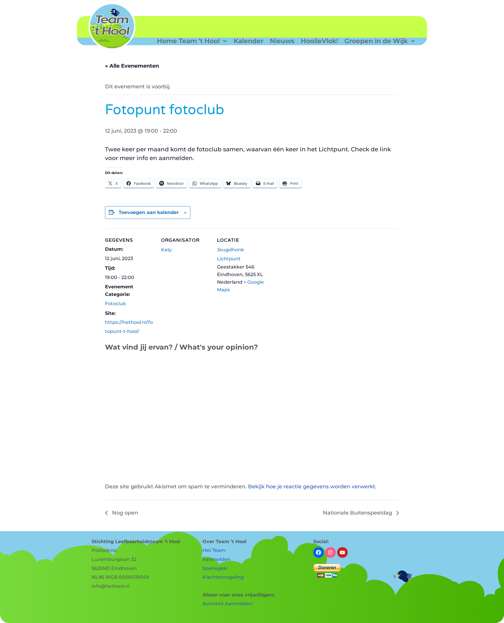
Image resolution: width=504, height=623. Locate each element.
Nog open (124, 513)
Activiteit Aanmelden (227, 603)
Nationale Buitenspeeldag (358, 513)
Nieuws (282, 41)
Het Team (213, 550)
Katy (166, 249)
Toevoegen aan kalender (149, 212)
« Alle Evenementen (132, 66)
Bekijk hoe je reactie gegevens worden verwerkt (311, 486)
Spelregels (214, 568)
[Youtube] (342, 552)
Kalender (248, 41)
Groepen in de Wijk (376, 41)
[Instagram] (330, 552)
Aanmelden (216, 559)
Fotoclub (115, 303)
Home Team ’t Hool (188, 41)
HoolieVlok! (319, 41)
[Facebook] (318, 552)
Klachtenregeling (223, 577)
